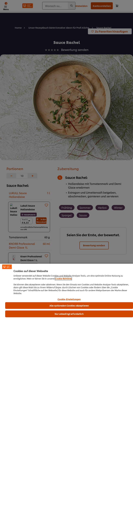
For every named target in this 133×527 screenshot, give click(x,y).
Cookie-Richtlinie (63, 278)
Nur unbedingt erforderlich (69, 313)
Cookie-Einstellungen (69, 299)
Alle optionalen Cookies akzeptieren (69, 305)
